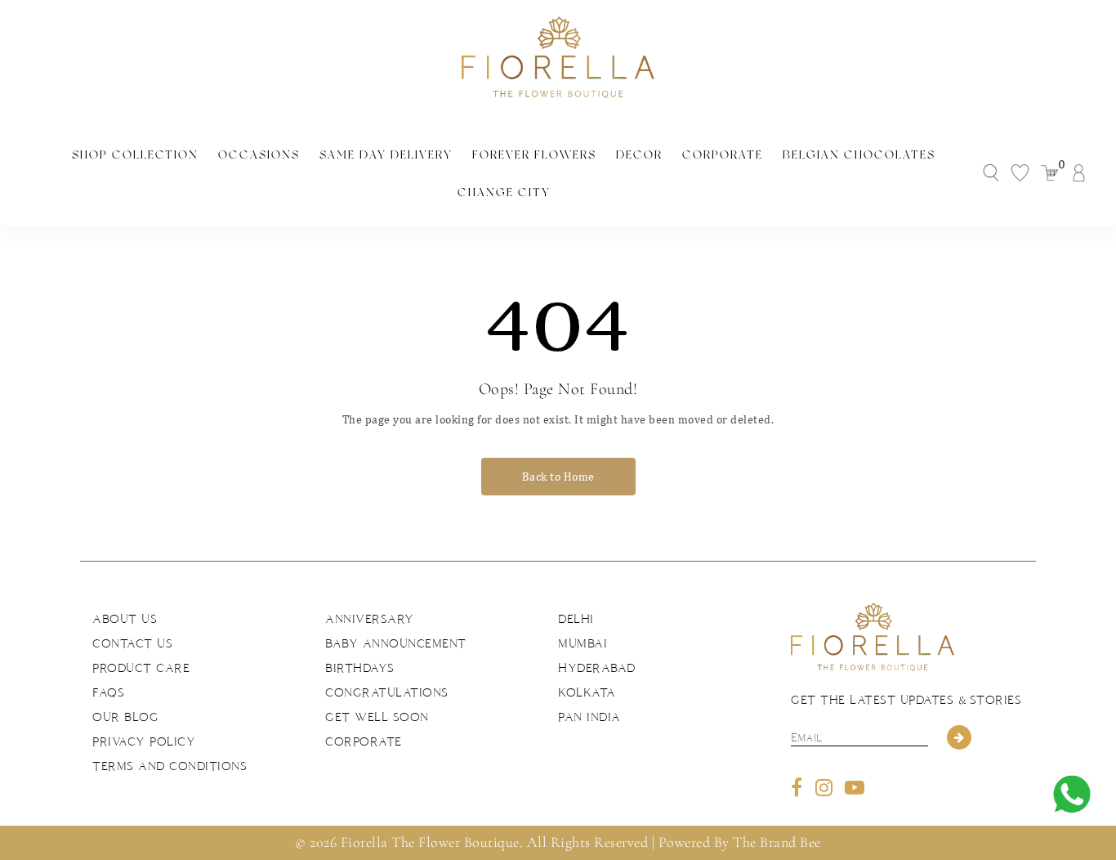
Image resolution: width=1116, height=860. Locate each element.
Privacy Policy (143, 741)
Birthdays (360, 667)
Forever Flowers (534, 154)
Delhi (576, 618)
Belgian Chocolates (859, 154)
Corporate (722, 154)
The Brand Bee (777, 842)
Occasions (259, 154)
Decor (639, 154)
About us (124, 618)
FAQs (108, 692)
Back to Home (558, 476)
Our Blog (125, 716)
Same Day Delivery (386, 154)
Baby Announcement (395, 643)
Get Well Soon (377, 716)
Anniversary (369, 618)
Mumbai (582, 643)
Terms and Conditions (169, 766)
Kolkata (587, 692)
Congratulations (387, 692)
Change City (504, 192)
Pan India (589, 716)
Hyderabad (597, 667)
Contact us (132, 643)
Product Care (141, 667)
